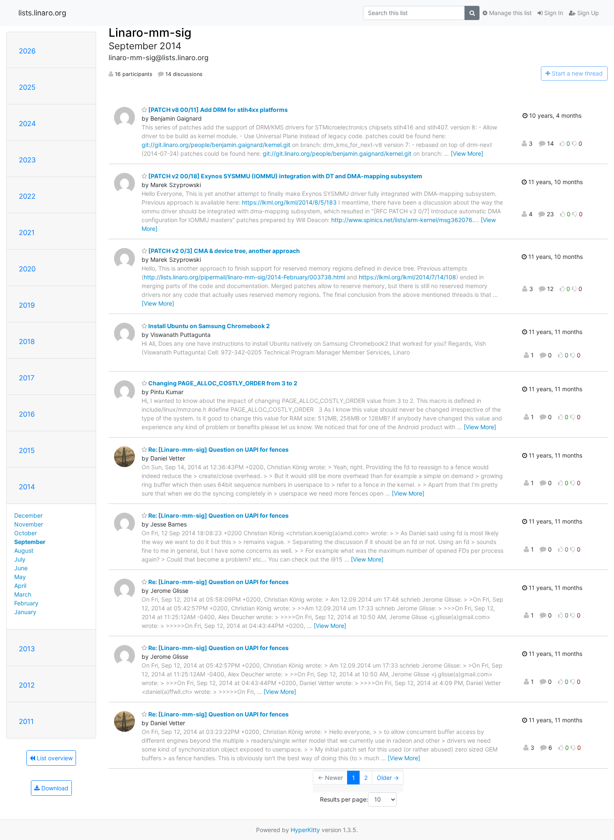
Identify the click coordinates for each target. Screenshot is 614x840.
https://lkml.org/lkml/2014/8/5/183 (289, 202)
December (28, 515)
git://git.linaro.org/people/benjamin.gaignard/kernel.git (216, 144)
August (23, 550)
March (22, 594)
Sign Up (587, 12)
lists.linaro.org (42, 12)
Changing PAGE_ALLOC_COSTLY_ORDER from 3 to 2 (222, 383)
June (21, 568)
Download (54, 788)
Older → (388, 777)
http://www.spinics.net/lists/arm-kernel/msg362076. (402, 219)
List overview (54, 758)
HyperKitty (305, 829)
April (20, 585)
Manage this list (509, 12)
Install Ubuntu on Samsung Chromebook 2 (208, 325)
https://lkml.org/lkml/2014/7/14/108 (407, 277)
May (20, 576)
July (19, 559)
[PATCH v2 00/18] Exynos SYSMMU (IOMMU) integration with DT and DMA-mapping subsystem (284, 176)
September (30, 541)
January (25, 611)
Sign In (553, 12)
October (25, 532)
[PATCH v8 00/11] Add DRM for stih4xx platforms (217, 109)
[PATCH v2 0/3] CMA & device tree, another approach (223, 250)
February (26, 603)
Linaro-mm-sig (150, 32)
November (28, 524)
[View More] (467, 153)
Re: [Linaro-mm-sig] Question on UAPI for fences (218, 449)
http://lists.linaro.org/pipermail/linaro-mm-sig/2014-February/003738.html (244, 277)
